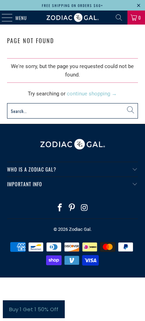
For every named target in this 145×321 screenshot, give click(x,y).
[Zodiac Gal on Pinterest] (72, 208)
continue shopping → (92, 94)
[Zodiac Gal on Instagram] (84, 208)
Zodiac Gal (79, 229)
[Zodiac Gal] (72, 18)
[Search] (119, 18)
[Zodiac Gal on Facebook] (60, 208)
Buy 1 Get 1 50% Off (33, 309)
